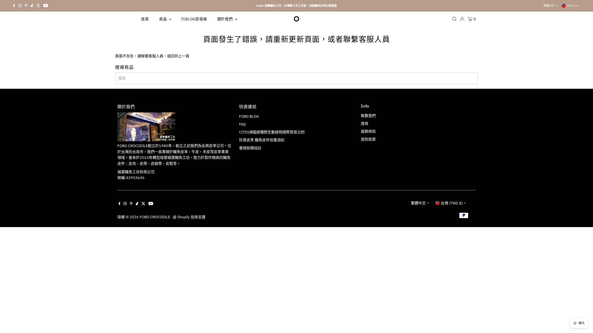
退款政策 (368, 139)
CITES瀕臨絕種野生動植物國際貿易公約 (272, 132)
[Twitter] (38, 5)
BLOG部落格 (194, 19)
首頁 (145, 19)
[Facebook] (14, 5)
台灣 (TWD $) (452, 203)
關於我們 (225, 19)
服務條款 (368, 131)
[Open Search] (454, 19)
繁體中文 (549, 5)
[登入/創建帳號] (462, 19)
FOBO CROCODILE (155, 217)
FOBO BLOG (249, 116)
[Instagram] (20, 5)
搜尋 (364, 123)
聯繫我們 (368, 115)
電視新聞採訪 (250, 148)
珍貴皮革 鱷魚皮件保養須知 (261, 140)
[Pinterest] (26, 5)
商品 (163, 19)
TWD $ (571, 5)
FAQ (242, 124)
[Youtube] (45, 5)
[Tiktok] (31, 5)
